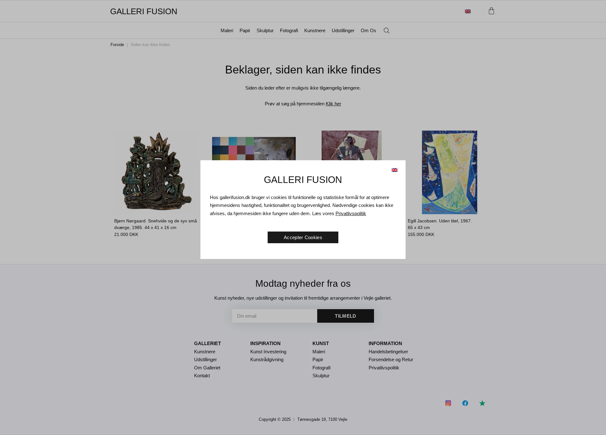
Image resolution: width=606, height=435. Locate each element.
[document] (303, 217)
